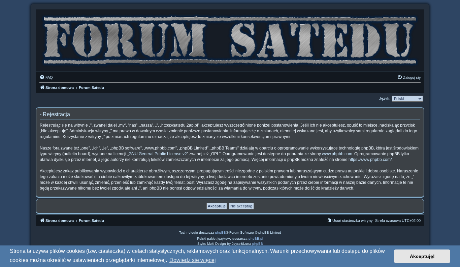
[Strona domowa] (230, 38)
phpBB (220, 232)
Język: (384, 98)
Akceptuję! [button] (422, 256)
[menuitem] (46, 77)
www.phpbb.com (337, 154)
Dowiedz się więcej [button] (192, 260)
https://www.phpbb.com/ (370, 159)
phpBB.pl (256, 238)
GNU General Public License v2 (158, 154)
